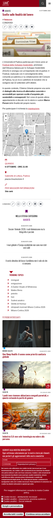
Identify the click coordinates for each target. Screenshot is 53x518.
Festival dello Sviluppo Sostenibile (17, 65)
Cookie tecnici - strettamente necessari (20, 497)
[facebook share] (21, 27)
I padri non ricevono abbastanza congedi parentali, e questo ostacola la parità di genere (25, 397)
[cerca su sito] (42, 3)
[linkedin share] (26, 27)
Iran (12, 297)
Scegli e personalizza (12, 506)
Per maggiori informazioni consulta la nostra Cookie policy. (26, 491)
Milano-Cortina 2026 (20, 310)
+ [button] (6, 115)
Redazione (8, 19)
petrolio (14, 294)
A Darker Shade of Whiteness (24, 287)
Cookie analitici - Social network (17, 501)
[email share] (32, 27)
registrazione (33, 109)
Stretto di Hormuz (18, 304)
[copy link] (4, 27)
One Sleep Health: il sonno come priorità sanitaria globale (24, 355)
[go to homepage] (6, 3)
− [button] (6, 119)
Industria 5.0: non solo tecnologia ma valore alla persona (23, 438)
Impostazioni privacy (26, 464)
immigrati (15, 280)
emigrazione (16, 284)
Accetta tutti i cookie (13, 514)
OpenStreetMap (41, 155)
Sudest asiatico (17, 300)
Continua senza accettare (38, 514)
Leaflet (35, 155)
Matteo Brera (16, 290)
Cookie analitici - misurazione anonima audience (24, 499)
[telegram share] (15, 27)
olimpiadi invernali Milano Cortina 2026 (28, 307)
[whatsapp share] (10, 27)
